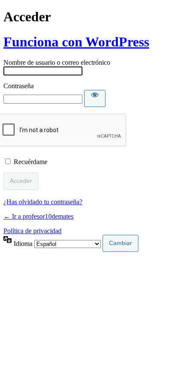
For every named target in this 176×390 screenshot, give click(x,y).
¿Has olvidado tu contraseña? (42, 201)
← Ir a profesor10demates (38, 216)
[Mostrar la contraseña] (95, 98)
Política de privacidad (32, 230)
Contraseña (18, 86)
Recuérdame (30, 161)
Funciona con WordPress (76, 41)
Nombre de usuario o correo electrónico (56, 62)
